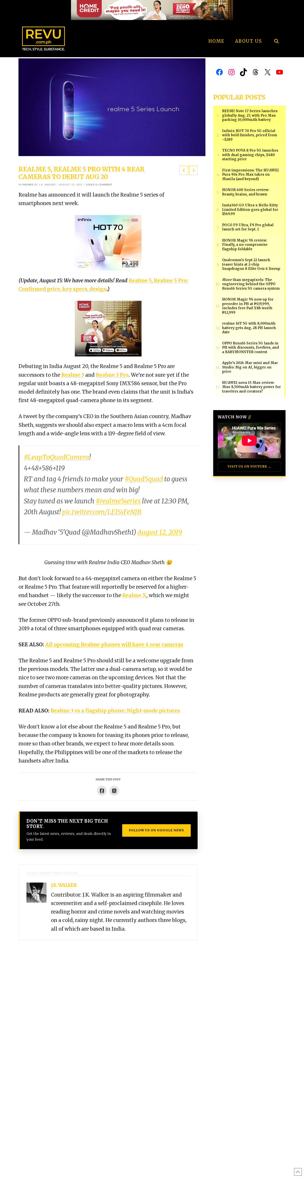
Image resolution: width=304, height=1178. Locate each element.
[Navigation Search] (276, 29)
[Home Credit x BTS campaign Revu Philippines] (152, 9)
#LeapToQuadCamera (56, 457)
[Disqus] (108, 996)
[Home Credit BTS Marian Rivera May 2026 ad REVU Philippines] (108, 328)
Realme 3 (72, 375)
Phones (27, 184)
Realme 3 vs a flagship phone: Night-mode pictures (115, 711)
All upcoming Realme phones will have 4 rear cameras (114, 644)
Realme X (134, 595)
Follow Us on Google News (156, 830)
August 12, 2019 (160, 532)
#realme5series (118, 501)
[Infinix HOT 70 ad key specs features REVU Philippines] (108, 242)
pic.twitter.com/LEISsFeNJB (101, 512)
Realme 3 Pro (112, 375)
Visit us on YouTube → (249, 466)
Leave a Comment (99, 184)
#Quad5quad (144, 479)
